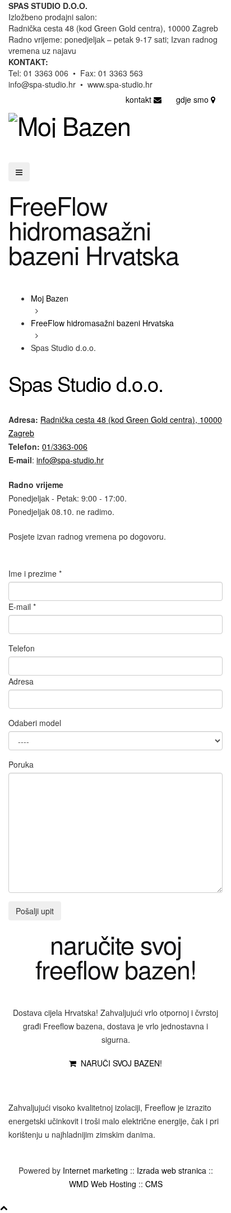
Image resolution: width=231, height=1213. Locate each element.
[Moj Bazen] (69, 121)
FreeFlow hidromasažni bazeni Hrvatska (102, 323)
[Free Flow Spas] (171, 1083)
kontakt (140, 99)
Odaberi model (34, 722)
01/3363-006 (64, 446)
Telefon (21, 648)
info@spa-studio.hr (70, 460)
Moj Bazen (49, 298)
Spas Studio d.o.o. (85, 383)
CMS (154, 1183)
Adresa (21, 681)
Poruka (21, 764)
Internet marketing (95, 1170)
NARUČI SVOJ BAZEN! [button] (119, 1063)
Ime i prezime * (35, 573)
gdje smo (193, 99)
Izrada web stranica (171, 1170)
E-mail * (22, 606)
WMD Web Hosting (102, 1183)
